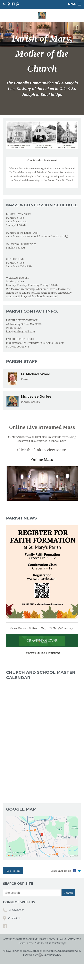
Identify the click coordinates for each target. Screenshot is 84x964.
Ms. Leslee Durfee (36, 396)
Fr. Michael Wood (35, 374)
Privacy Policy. (52, 954)
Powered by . (33, 954)
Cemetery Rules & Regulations (42, 652)
